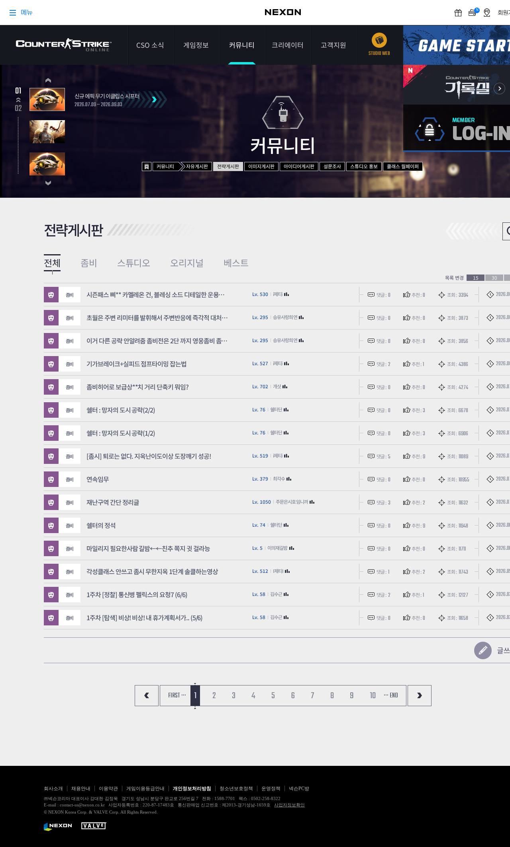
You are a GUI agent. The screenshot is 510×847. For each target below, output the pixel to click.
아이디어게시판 (299, 166)
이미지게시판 (261, 166)
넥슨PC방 (299, 788)
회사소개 (53, 788)
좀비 (88, 262)
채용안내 (80, 788)
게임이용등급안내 (145, 788)
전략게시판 (228, 166)
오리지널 (187, 262)
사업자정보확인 (289, 804)
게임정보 (196, 45)
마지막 (420, 695)
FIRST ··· (177, 696)
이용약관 (108, 788)
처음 (147, 695)
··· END (391, 696)
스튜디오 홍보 (364, 166)
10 (373, 696)
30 (494, 278)
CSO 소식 (150, 45)
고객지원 (333, 45)
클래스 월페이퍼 (403, 166)
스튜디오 (134, 262)
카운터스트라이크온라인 (64, 44)
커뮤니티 (242, 45)
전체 (52, 262)
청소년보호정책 (236, 788)
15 (476, 278)
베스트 (236, 262)
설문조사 (332, 166)
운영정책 (270, 788)
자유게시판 (197, 166)
